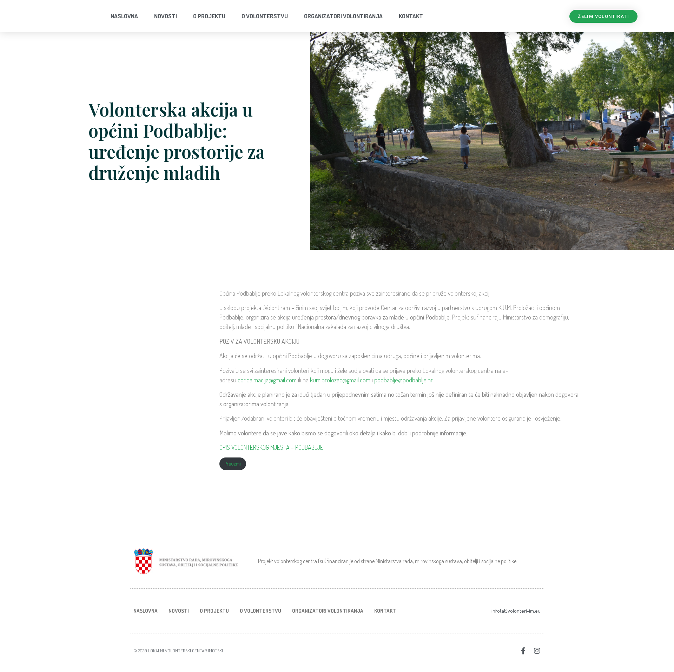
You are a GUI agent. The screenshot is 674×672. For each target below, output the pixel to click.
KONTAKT (411, 16)
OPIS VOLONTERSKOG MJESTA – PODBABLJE (271, 447)
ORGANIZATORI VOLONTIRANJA (343, 16)
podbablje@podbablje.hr (403, 380)
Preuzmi (232, 463)
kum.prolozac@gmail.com (340, 380)
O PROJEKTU (209, 16)
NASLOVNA (124, 16)
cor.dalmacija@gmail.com (268, 380)
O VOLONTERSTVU (265, 16)
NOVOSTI (165, 16)
